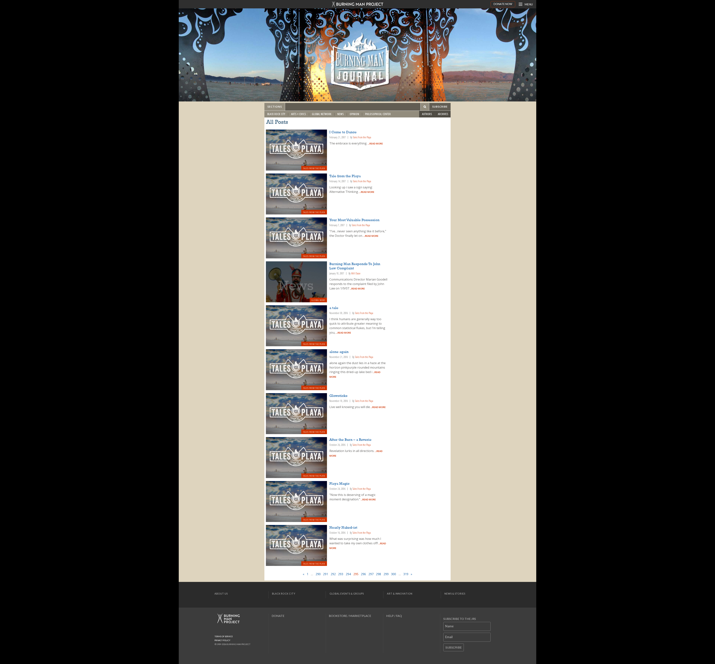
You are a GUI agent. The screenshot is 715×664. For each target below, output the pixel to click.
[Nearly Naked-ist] (296, 545)
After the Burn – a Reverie (350, 440)
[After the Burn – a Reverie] (296, 457)
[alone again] (296, 369)
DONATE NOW (503, 4)
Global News (318, 300)
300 (393, 574)
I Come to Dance (343, 132)
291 (325, 574)
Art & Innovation (399, 593)
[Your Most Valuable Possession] (296, 237)
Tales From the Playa (362, 137)
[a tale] (296, 325)
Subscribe (453, 647)
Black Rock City (276, 114)
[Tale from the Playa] (296, 193)
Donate (278, 615)
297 (371, 574)
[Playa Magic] (296, 501)
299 (386, 574)
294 (348, 574)
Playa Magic (339, 484)
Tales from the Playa (314, 168)
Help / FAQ (394, 615)
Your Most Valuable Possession (354, 220)
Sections (274, 106)
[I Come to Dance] (296, 150)
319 (405, 574)
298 (378, 574)
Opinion (354, 114)
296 (363, 574)
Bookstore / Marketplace (350, 615)
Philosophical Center (378, 114)
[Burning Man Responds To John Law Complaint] (296, 281)
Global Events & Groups (347, 593)
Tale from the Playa (345, 176)
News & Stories (454, 593)
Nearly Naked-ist (343, 528)
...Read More (375, 143)
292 (333, 574)
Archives (443, 114)
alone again (339, 352)
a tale (333, 308)
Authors (427, 114)
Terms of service (223, 636)
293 (340, 574)
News (340, 114)
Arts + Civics (298, 114)
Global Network (321, 114)
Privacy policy (222, 640)
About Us (221, 593)
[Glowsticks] (296, 413)
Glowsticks (338, 396)
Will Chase (355, 273)
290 (318, 574)
